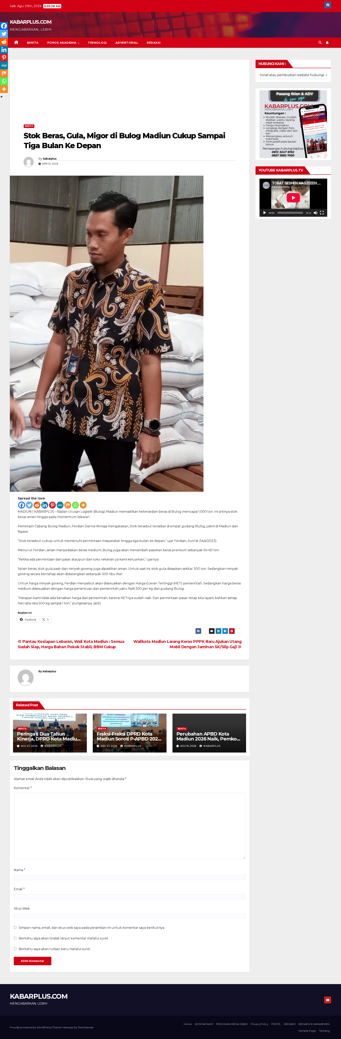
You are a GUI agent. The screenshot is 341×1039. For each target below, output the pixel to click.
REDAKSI (154, 42)
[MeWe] (60, 505)
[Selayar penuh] (322, 213)
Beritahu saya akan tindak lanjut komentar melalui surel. (64, 938)
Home (188, 1024)
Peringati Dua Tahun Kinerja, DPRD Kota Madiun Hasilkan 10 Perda (48, 739)
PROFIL (276, 1024)
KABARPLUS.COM (30, 22)
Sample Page (307, 1030)
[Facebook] (21, 505)
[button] (320, 42)
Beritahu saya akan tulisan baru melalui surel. (55, 949)
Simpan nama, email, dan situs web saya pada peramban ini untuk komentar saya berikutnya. (92, 928)
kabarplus (50, 158)
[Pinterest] (52, 505)
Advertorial (126, 42)
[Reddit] (37, 505)
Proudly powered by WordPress (30, 1027)
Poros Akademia (62, 42)
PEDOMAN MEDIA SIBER (231, 1024)
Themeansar (86, 1027)
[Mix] (67, 505)
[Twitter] (29, 505)
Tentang (324, 1030)
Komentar (23, 788)
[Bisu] (316, 213)
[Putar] (265, 213)
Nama (19, 870)
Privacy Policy (259, 1024)
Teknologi (97, 42)
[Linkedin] (44, 505)
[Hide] (1, 96)
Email (19, 889)
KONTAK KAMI (204, 1024)
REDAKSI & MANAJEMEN (314, 1024)
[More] (83, 505)
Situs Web (22, 908)
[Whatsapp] (75, 505)
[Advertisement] (130, 93)
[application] (293, 198)
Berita (33, 42)
